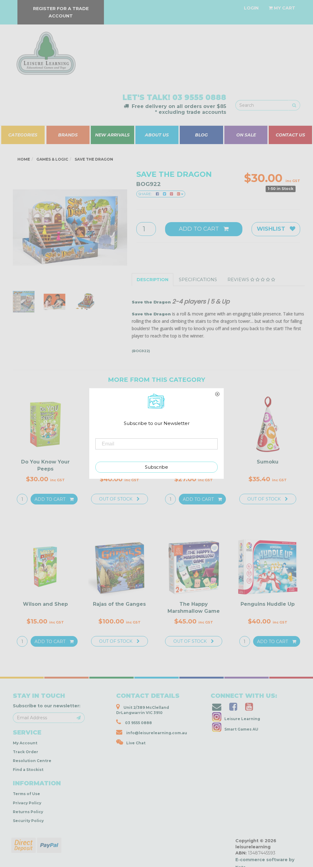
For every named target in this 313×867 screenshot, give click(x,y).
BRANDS (68, 135)
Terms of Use (26, 793)
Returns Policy (28, 811)
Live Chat (135, 743)
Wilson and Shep (45, 604)
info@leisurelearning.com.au (156, 733)
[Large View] (24, 302)
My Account (25, 743)
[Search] (294, 105)
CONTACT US (290, 135)
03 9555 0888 (199, 97)
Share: (145, 194)
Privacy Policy (27, 803)
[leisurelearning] (45, 50)
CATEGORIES (22, 135)
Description (152, 279)
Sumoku (267, 462)
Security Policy (28, 820)
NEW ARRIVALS (112, 135)
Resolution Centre (32, 760)
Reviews (238, 279)
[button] (219, 860)
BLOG (201, 135)
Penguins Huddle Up (268, 604)
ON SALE (246, 135)
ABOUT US (157, 135)
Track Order (25, 752)
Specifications (198, 279)
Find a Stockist (28, 769)
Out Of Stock (116, 499)
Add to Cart (199, 228)
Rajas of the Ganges (119, 604)
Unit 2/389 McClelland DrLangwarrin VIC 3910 (142, 710)
